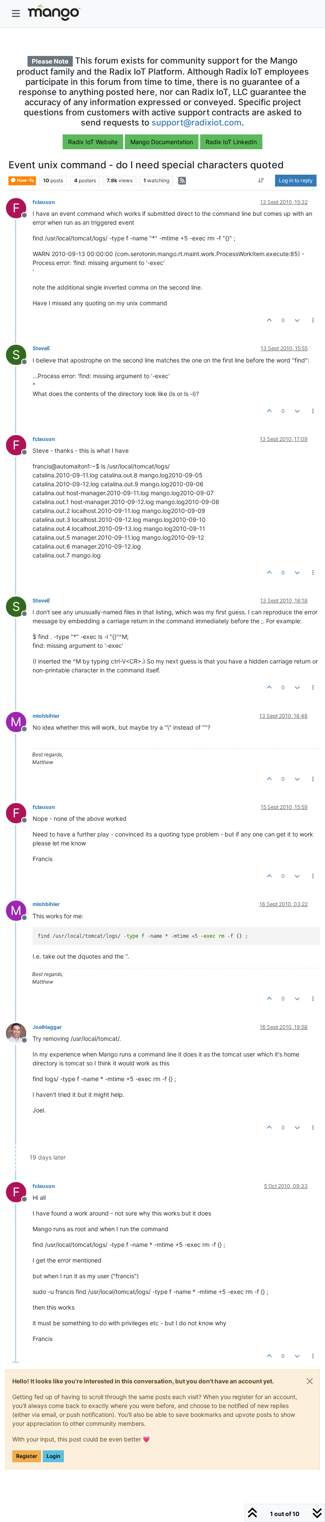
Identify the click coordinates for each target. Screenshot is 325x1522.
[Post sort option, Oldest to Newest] (261, 181)
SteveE (41, 348)
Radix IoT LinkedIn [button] (231, 141)
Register (26, 1456)
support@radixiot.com (196, 122)
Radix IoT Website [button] (93, 141)
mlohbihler (46, 716)
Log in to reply (296, 180)
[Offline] (19, 1032)
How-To (25, 180)
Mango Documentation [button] (161, 141)
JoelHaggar (47, 1027)
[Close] (309, 1381)
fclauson (44, 202)
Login (53, 1456)
